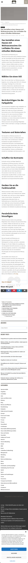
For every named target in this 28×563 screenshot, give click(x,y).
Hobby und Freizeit (5, 437)
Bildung (3, 400)
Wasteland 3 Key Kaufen (6, 516)
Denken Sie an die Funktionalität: (9, 313)
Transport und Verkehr (6, 481)
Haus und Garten (5, 433)
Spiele (2, 470)
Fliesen (2, 422)
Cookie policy (12, 560)
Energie (3, 413)
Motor (2, 461)
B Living (16, 273)
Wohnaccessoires (5, 489)
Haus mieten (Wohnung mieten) (8, 430)
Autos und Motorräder (6, 398)
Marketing (3, 454)
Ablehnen (14, 553)
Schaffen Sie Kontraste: (8, 311)
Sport (2, 472)
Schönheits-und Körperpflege (8, 465)
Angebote (2, 27)
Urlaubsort (3, 487)
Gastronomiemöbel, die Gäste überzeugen (11, 356)
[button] (26, 532)
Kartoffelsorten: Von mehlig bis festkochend (11, 528)
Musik (2, 463)
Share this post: (9, 316)
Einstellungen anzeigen (14, 557)
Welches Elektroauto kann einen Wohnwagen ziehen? (13, 526)
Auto (2, 396)
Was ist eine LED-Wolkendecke (8, 513)
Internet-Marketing (5, 441)
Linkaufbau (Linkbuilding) (7, 450)
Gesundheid (4, 424)
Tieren (2, 476)
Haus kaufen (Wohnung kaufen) (8, 428)
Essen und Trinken (5, 415)
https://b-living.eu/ (6, 282)
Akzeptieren (14, 549)
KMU (2, 446)
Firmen (2, 420)
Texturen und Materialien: (8, 309)
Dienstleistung (4, 406)
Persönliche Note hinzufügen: (9, 314)
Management (4, 452)
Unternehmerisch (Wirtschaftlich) (9, 483)
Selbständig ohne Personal (7, 467)
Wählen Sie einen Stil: (7, 306)
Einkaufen (3, 409)
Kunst (2, 448)
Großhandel (4, 426)
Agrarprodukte (4, 389)
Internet (2, 439)
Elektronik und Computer (7, 411)
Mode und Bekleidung (6, 459)
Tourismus (3, 478)
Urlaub (2, 485)
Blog (2, 402)
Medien (2, 457)
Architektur (3, 393)
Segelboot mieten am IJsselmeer (9, 360)
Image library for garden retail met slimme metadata (14, 338)
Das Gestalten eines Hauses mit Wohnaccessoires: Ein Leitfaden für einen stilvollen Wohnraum (13, 304)
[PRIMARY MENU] (2, 2)
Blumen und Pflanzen (6, 404)
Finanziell (3, 417)
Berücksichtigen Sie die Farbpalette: (10, 308)
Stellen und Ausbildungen (7, 474)
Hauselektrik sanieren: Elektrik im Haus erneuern (12, 518)
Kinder (2, 443)
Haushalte (3, 435)
